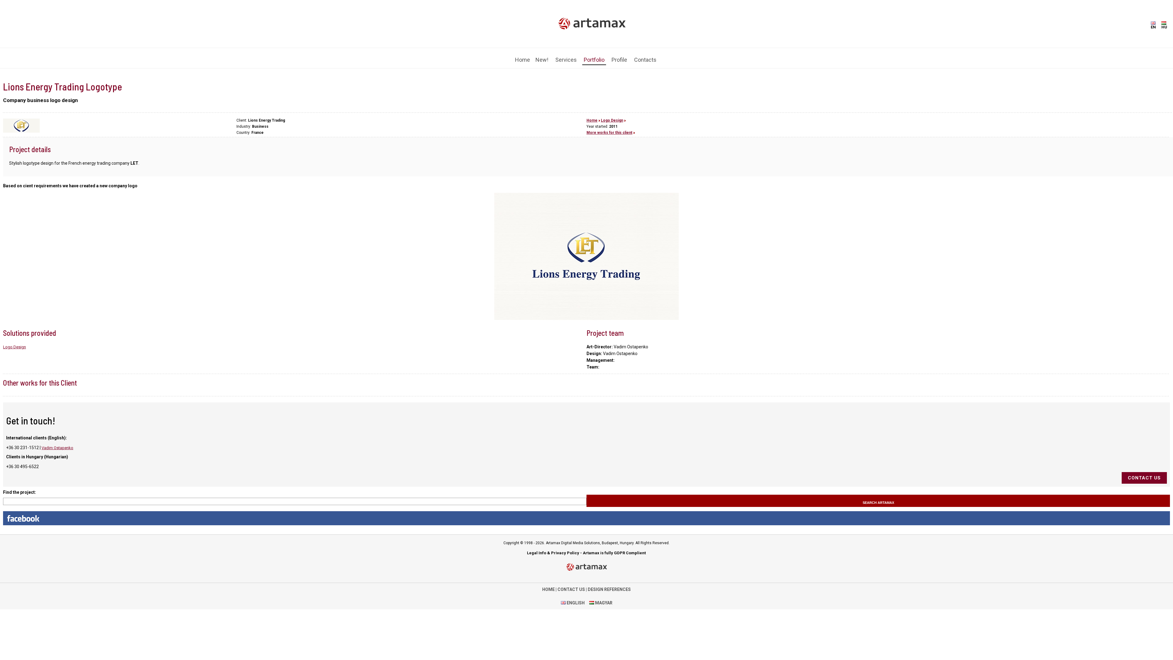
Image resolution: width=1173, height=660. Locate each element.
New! (541, 56)
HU (1164, 27)
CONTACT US (571, 584)
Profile (619, 56)
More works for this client (609, 128)
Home (522, 56)
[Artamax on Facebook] (586, 514)
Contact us (1144, 473)
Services (566, 56)
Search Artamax (878, 498)
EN (1153, 27)
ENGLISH (575, 598)
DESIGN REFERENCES (609, 584)
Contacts (645, 56)
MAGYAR (603, 598)
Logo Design (612, 116)
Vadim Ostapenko (57, 443)
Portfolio (594, 56)
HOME (548, 584)
